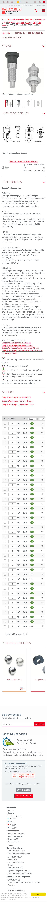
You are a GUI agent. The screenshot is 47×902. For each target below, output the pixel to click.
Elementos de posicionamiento (19, 853)
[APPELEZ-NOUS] (27, 2)
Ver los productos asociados (24, 161)
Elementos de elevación (16, 862)
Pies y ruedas (12, 859)
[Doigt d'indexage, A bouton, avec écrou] (18, 103)
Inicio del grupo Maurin (16, 891)
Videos (10, 845)
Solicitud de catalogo (15, 836)
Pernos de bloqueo (23, 22)
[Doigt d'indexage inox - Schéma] (23, 136)
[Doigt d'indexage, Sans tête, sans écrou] (28, 103)
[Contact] (8, 2)
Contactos (11, 885)
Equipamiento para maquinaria (19, 871)
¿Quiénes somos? (14, 879)
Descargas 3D (13, 839)
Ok (38, 894)
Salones (11, 810)
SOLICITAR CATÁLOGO (23, 795)
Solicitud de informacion (16, 833)
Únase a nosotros (14, 888)
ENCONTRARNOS (23, 790)
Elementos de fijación (15, 868)
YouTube (13, 824)
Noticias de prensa (14, 816)
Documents (21, 688)
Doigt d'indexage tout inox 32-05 (16, 343)
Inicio (4, 19)
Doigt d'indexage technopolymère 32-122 (20, 348)
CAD (25, 423)
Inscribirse (39, 724)
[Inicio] (4, 2)
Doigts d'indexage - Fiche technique (18, 401)
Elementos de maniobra (16, 851)
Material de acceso (15, 856)
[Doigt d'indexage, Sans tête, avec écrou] (38, 103)
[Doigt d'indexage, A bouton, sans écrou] (23, 74)
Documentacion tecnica (16, 842)
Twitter (12, 821)
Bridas (10, 865)
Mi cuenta (35, 2)
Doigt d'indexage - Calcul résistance (18, 405)
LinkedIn (13, 819)
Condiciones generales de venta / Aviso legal (24, 882)
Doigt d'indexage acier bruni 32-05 (17, 345)
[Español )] (19, 2)
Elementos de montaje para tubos (20, 873)
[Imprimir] (12, 2)
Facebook (13, 827)
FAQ (37, 784)
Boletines (11, 813)
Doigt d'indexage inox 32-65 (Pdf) (16, 397)
